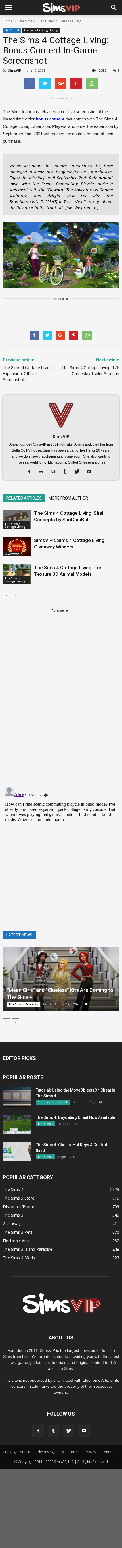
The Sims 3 (13, 1215)
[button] (114, 7)
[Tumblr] (67, 472)
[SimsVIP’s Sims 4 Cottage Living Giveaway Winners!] (17, 547)
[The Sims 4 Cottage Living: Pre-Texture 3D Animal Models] (17, 574)
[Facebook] (31, 472)
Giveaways (12, 554)
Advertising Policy (49, 1451)
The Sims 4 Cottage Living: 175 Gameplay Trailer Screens (90, 370)
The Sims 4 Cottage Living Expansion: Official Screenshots (27, 373)
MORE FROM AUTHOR (68, 498)
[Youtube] (91, 472)
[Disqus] (61, 708)
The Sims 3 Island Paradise (27, 1249)
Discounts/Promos (20, 1206)
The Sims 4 (12, 30)
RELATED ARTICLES (24, 498)
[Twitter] (79, 472)
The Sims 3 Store (18, 1198)
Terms (74, 1451)
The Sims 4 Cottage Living (41, 30)
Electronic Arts (16, 1240)
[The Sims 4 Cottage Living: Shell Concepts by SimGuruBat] (17, 519)
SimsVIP (14, 70)
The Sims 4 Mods (19, 1257)
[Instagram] (55, 472)
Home (8, 21)
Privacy (90, 1451)
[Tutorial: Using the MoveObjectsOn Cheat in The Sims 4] (17, 1097)
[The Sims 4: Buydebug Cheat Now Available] (17, 1124)
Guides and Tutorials (53, 1102)
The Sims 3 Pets (18, 1232)
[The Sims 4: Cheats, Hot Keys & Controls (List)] (17, 1151)
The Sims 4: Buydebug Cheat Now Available (75, 1117)
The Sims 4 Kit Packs (23, 1004)
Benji (46, 1004)
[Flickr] (43, 472)
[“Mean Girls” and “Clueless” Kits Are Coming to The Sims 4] (61, 979)
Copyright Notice (16, 1451)
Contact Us (110, 1451)
